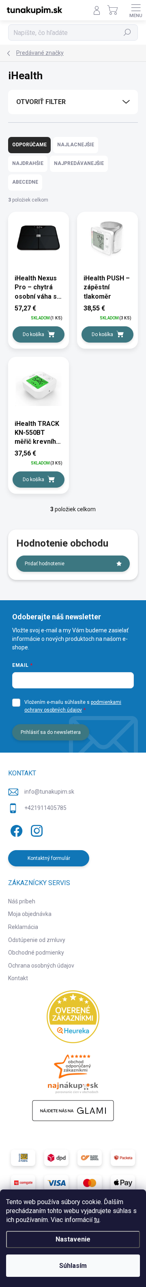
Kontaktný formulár (49, 858)
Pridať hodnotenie (44, 563)
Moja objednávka (30, 914)
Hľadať (127, 32)
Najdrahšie (27, 163)
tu (96, 1220)
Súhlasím (73, 1266)
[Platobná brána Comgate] (23, 1183)
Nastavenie (73, 1239)
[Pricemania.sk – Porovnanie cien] (73, 1071)
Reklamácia (23, 927)
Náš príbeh (21, 901)
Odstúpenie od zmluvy (36, 940)
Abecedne (25, 182)
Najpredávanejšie (79, 163)
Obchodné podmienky (36, 952)
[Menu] (136, 10)
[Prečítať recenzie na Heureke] (73, 1016)
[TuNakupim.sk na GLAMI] (73, 1110)
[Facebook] (15, 830)
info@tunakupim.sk (49, 791)
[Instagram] (35, 830)
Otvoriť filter (41, 102)
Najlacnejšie (75, 145)
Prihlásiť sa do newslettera (51, 732)
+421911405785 (45, 808)
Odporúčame (29, 145)
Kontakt (18, 978)
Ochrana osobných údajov (41, 965)
